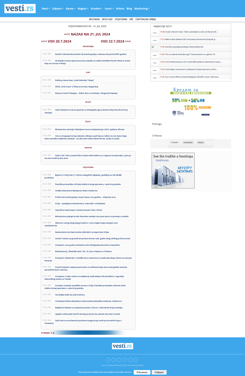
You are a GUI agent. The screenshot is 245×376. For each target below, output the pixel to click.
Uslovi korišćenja (129, 365)
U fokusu (174, 142)
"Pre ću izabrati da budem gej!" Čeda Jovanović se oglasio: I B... (190, 54)
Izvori (108, 8)
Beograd (94, 19)
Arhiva (120, 8)
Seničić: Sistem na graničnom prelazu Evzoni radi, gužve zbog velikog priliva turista (92, 238)
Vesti (45, 8)
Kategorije (188, 142)
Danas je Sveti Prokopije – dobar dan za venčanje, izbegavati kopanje (86, 93)
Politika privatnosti (115, 365)
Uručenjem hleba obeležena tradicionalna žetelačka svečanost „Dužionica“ (88, 301)
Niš (131, 19)
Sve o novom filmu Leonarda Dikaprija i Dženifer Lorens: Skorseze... (192, 77)
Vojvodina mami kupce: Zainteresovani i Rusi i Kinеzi (78, 210)
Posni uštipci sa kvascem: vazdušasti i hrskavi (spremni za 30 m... (191, 69)
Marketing (141, 8)
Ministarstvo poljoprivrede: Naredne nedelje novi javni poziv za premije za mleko (91, 216)
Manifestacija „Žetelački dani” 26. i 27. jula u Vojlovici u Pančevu (83, 251)
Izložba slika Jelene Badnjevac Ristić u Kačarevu (76, 190)
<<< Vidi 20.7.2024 (56, 41)
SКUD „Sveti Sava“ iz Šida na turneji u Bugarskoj (76, 86)
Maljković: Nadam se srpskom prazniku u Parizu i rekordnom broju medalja (88, 307)
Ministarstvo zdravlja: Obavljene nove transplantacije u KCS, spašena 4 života (89, 129)
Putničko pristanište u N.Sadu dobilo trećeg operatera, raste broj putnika (88, 184)
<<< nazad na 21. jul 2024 (87, 34)
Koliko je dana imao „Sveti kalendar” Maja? (74, 80)
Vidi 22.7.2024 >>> (116, 41)
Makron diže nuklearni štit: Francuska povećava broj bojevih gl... (190, 39)
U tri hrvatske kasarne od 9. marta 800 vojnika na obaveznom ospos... (193, 62)
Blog (129, 8)
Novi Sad (107, 19)
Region (82, 8)
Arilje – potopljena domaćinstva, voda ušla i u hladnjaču (80, 203)
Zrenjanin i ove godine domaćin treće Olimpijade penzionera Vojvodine (87, 245)
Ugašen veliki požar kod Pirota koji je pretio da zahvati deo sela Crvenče (87, 314)
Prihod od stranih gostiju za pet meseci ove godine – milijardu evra (85, 197)
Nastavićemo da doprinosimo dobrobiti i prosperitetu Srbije (82, 232)
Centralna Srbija (145, 19)
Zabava (56, 8)
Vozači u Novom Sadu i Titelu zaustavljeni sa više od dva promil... (191, 32)
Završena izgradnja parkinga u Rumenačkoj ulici (184, 47)
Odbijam (159, 372)
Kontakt (140, 365)
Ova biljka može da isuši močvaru (70, 294)
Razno (69, 8)
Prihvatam (142, 372)
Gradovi (96, 8)
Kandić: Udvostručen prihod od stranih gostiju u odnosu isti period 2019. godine (90, 54)
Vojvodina (121, 19)
